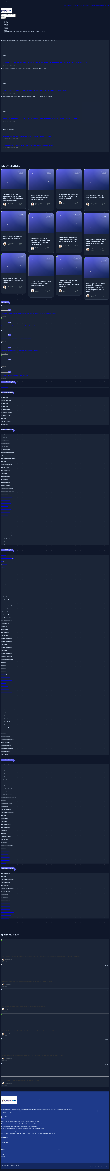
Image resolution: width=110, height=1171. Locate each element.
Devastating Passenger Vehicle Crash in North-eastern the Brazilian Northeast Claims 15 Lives (96, 242)
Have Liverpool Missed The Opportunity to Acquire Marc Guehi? (13, 280)
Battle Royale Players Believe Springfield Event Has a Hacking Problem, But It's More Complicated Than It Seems (95, 288)
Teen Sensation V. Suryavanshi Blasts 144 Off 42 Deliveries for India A (14, 375)
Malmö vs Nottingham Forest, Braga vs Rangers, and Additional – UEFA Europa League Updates (40, 118)
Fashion (6, 27)
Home (5, 21)
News (26, 31)
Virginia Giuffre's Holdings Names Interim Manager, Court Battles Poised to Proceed (20, 1121)
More (5, 30)
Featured (6, 28)
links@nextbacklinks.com (9, 1112)
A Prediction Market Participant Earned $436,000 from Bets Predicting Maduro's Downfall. (28, 145)
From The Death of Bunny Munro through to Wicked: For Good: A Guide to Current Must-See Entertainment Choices (28, 1133)
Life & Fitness (16, 31)
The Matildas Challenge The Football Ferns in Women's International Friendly (16, 338)
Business (6, 24)
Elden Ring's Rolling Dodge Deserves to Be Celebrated (12, 237)
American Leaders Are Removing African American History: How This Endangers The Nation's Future (13, 197)
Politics (33, 31)
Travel (43, 31)
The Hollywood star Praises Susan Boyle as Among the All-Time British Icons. (19, 1126)
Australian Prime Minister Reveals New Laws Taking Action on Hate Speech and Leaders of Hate (19, 350)
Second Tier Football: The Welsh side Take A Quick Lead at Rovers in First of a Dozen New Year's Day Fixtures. (22, 362)
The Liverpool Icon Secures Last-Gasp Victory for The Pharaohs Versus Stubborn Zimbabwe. (22, 1123)
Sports (37, 31)
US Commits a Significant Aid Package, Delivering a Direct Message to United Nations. (36, 90)
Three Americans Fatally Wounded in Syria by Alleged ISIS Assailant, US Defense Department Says (40, 241)
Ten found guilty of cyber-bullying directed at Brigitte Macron (95, 197)
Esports (6, 25)
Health (10, 31)
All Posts (6, 22)
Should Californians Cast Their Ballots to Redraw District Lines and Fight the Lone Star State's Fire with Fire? (45, 62)
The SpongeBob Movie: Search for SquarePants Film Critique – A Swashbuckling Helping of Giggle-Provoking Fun (75, 5)
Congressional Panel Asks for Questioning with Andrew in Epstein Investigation (68, 196)
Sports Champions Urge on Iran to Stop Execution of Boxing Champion (40, 197)
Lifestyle (22, 31)
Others (29, 31)
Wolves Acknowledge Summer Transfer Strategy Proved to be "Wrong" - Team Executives (18, 325)
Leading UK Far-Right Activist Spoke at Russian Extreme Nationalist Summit (41, 283)
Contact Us (7, 32)
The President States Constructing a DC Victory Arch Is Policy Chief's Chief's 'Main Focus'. (22, 1131)
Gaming (6, 31)
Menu (4, 18)
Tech (40, 31)
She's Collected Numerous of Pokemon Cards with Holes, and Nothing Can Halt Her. (68, 239)
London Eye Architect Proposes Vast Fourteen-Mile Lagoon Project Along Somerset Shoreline (22, 1128)
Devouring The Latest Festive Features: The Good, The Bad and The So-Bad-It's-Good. (27, 136)
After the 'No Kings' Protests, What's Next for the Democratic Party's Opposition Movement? (69, 283)
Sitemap (107, 1166)
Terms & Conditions (99, 1166)
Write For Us (90, 1166)
